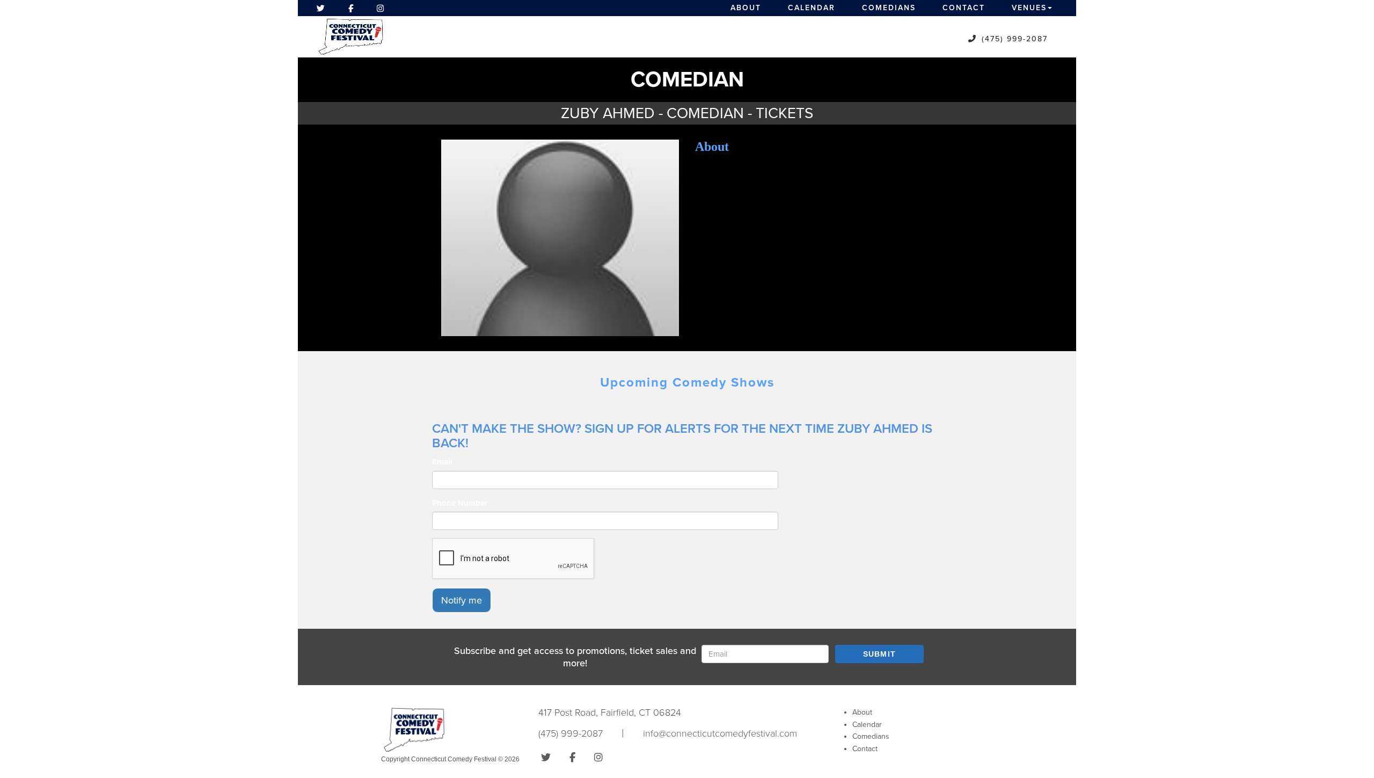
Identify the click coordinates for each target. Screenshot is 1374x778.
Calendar (811, 7)
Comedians (889, 7)
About (745, 7)
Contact (963, 7)
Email (442, 462)
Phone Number (459, 503)
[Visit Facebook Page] (351, 8)
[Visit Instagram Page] (380, 8)
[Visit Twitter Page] (320, 8)
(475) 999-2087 (1015, 38)
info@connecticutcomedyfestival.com (720, 733)
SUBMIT (879, 654)
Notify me (461, 600)
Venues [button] (1029, 7)
